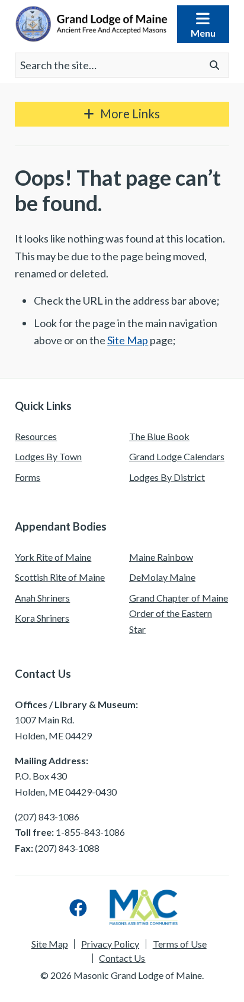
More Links (130, 113)
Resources (36, 436)
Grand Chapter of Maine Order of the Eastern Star (178, 613)
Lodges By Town (48, 456)
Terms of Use (180, 944)
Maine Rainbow (161, 557)
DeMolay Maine (162, 577)
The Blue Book (159, 436)
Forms (27, 477)
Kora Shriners (42, 617)
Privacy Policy (110, 944)
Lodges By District (167, 477)
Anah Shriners (42, 597)
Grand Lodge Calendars (176, 456)
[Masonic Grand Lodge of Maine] (91, 24)
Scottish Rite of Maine (60, 577)
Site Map (127, 340)
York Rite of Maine (53, 557)
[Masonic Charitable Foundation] (144, 907)
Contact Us (122, 958)
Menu (203, 32)
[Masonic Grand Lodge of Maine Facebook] (78, 907)
